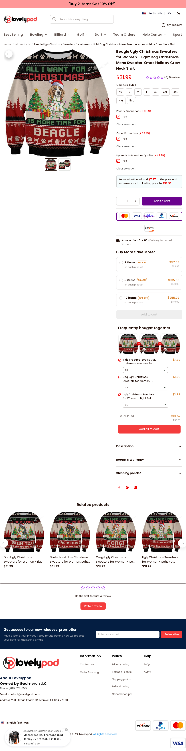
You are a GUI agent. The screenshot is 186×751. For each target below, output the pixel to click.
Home (7, 44)
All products (22, 44)
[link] (13, 737)
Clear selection (126, 124)
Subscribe (172, 634)
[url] (24, 694)
